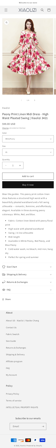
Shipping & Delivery (15, 354)
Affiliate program (14, 361)
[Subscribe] (43, 426)
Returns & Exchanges (16, 347)
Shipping (5, 128)
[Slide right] (34, 100)
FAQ (8, 368)
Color (4, 133)
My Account (11, 375)
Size (4, 146)
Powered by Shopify (34, 446)
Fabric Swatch (12, 334)
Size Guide (11, 341)
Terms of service (14, 400)
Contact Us (11, 327)
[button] (6, 10)
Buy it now (28, 184)
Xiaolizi (23, 446)
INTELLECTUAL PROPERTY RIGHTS (22, 407)
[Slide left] (21, 100)
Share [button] (8, 299)
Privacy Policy (12, 393)
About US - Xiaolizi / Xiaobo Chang (22, 320)
